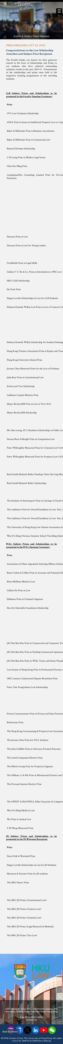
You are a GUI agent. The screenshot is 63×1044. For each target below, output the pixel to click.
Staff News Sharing (41, 1040)
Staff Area (27, 1040)
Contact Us (31, 1019)
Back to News (10, 1031)
